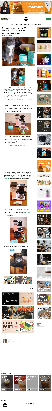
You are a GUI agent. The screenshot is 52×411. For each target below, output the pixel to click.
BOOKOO (38, 328)
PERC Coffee (39, 356)
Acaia (38, 324)
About (2, 398)
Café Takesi (11, 90)
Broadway (18, 209)
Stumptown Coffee (40, 363)
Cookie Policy (3, 400)
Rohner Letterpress (8, 96)
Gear (20, 340)
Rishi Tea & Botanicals (40, 360)
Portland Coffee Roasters (41, 358)
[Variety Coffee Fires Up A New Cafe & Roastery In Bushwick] (10, 340)
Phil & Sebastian (39, 357)
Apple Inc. (38, 325)
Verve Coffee (39, 365)
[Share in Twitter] (30, 289)
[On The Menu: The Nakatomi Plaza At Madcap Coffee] (32, 383)
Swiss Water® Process (40, 364)
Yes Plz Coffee (39, 366)
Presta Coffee (39, 359)
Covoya (38, 334)
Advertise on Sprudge (25, 398)
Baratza (38, 327)
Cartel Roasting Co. (40, 331)
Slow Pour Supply (40, 362)
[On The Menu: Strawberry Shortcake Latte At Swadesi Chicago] (19, 383)
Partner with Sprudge (40, 367)
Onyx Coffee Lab (39, 354)
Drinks (2, 35)
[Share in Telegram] (32, 289)
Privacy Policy (47, 398)
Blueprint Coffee (39, 329)
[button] (1, 24)
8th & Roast (39, 323)
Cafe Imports (39, 330)
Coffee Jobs (16, 398)
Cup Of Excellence (16, 173)
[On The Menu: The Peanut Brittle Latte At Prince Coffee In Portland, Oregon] (45, 383)
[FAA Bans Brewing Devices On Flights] (26, 340)
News (8, 341)
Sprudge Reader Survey (37, 398)
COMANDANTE (39, 333)
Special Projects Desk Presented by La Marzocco (7, 19)
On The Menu (3, 389)
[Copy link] (34, 289)
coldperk (38, 332)
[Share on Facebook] (29, 289)
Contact (8, 398)
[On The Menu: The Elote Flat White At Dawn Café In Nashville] (7, 383)
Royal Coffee (39, 361)
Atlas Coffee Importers (40, 326)
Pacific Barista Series (40, 355)
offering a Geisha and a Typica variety (24, 89)
